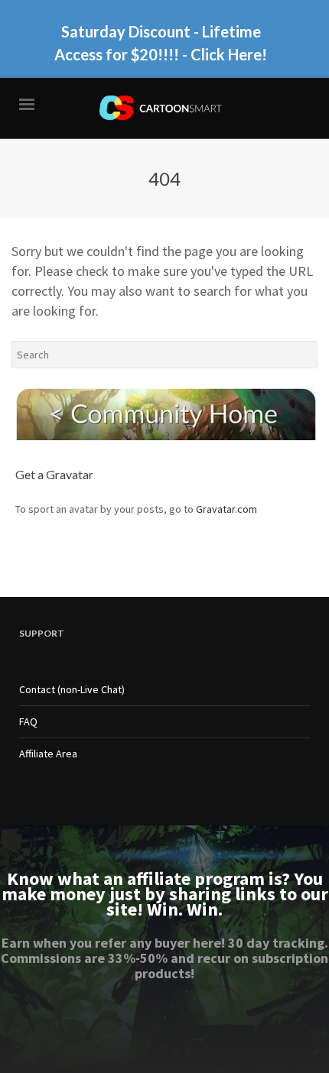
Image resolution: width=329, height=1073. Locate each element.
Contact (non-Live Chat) (72, 689)
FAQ (28, 721)
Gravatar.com (226, 509)
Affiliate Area (48, 753)
